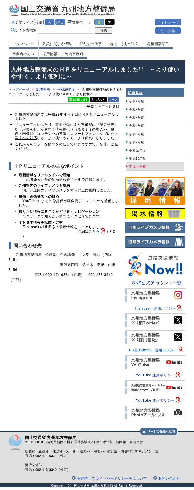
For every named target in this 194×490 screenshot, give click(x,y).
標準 (38, 22)
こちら (94, 231)
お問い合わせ (169, 478)
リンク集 (168, 30)
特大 (60, 22)
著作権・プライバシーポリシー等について (112, 478)
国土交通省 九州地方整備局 (62, 10)
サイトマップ (168, 22)
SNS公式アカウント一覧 (157, 282)
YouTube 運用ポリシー (155, 374)
